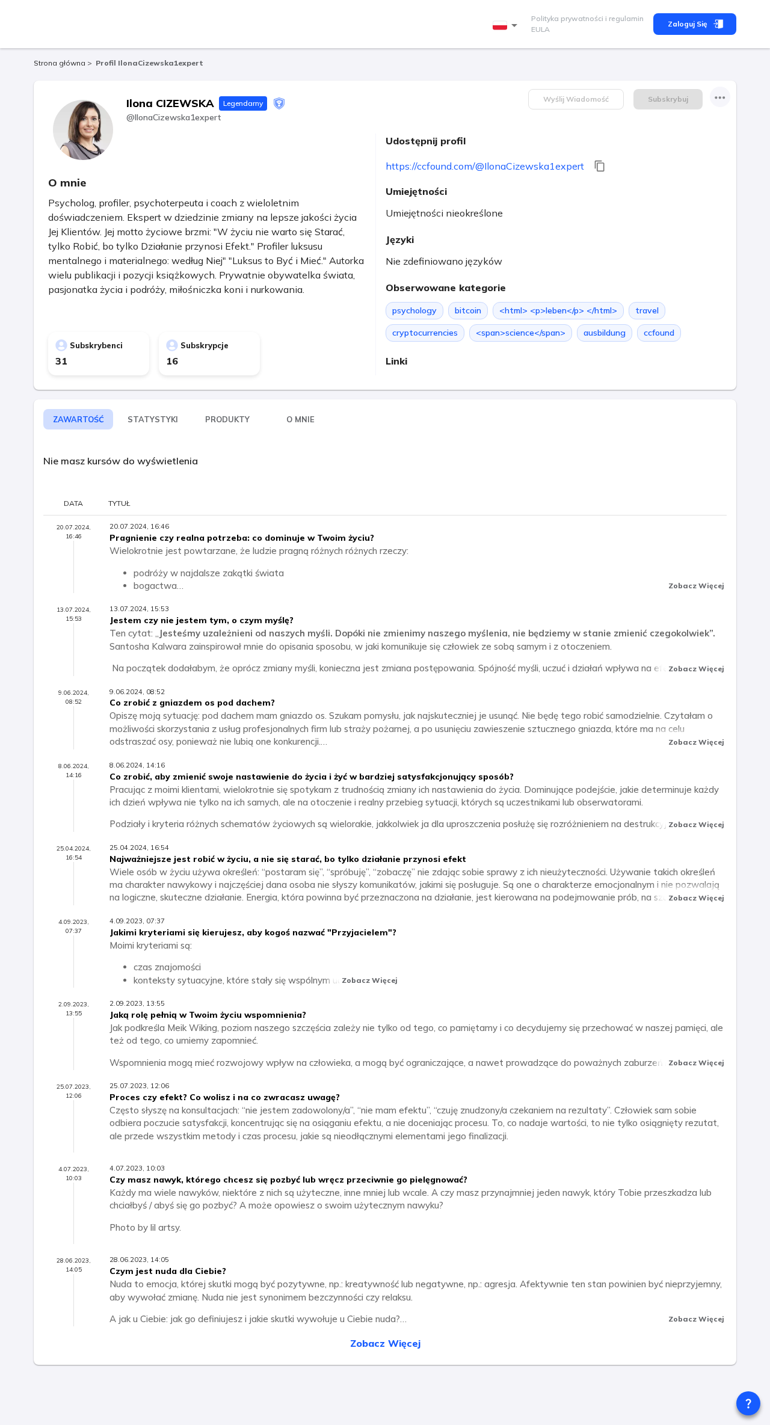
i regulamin (623, 18)
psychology (414, 310)
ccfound (659, 332)
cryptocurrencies (425, 332)
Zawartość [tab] (78, 419)
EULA (540, 29)
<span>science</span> (520, 332)
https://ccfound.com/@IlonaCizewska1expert (485, 166)
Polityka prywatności (567, 18)
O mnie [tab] (300, 419)
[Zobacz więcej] (720, 97)
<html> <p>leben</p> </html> (558, 310)
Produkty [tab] (227, 419)
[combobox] (507, 25)
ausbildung (605, 332)
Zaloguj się (687, 23)
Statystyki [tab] (153, 419)
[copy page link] (600, 166)
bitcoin (468, 310)
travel (647, 310)
